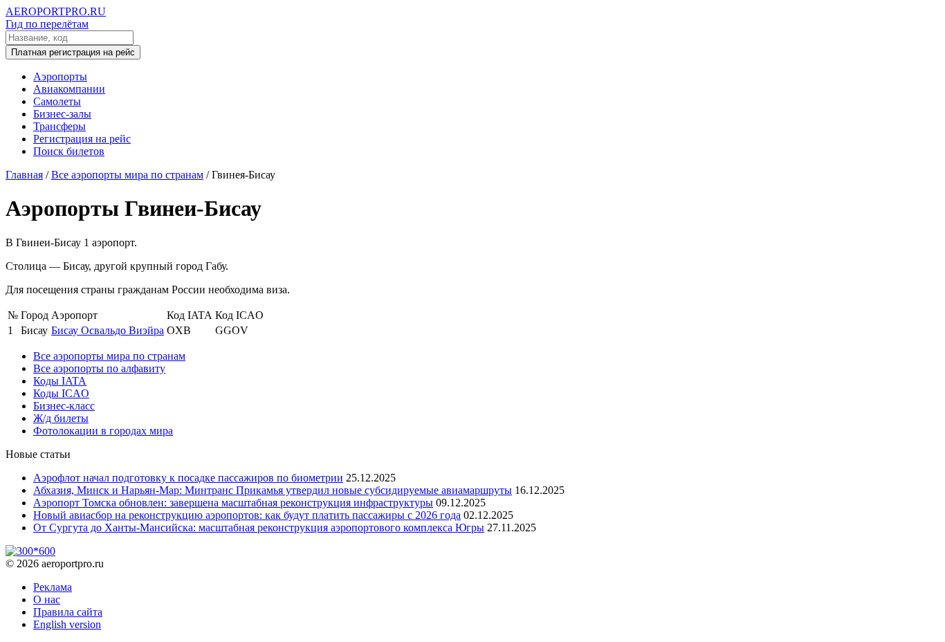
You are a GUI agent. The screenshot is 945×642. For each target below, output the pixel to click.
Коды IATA (59, 381)
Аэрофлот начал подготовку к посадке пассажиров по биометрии (188, 478)
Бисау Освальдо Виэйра (107, 330)
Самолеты (57, 101)
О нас (46, 599)
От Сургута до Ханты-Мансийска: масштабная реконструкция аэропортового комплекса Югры (258, 527)
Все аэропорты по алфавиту (99, 368)
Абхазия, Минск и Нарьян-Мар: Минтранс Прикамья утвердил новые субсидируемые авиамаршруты (272, 490)
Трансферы (59, 126)
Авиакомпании (69, 89)
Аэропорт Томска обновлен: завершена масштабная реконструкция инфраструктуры (233, 502)
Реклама (52, 587)
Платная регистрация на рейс (73, 52)
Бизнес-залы (62, 114)
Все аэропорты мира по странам (109, 356)
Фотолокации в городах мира (103, 431)
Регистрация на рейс (82, 139)
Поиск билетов (68, 151)
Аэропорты (60, 76)
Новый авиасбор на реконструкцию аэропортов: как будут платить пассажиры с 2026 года (247, 515)
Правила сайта (67, 612)
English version (67, 624)
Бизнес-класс (64, 406)
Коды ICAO (61, 393)
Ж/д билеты (61, 418)
